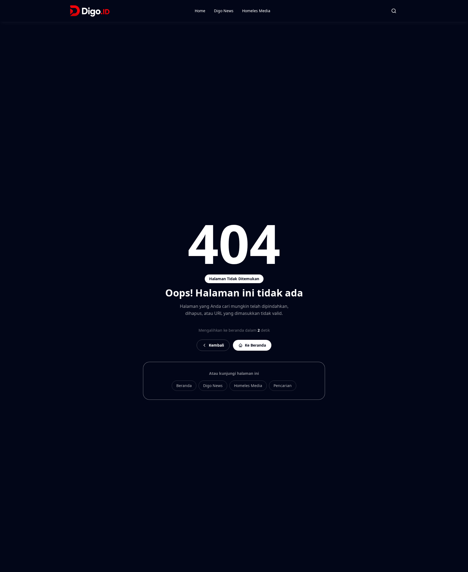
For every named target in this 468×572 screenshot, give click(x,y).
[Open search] (394, 11)
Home (200, 10)
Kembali (216, 345)
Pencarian (283, 385)
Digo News (223, 10)
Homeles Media (256, 10)
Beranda (184, 385)
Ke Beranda (255, 345)
